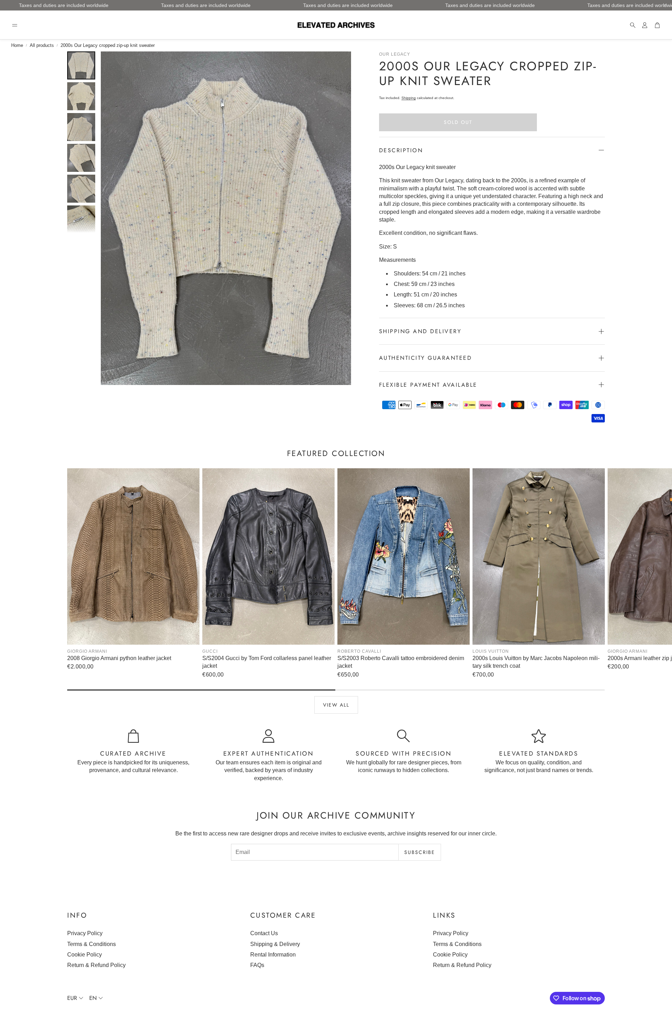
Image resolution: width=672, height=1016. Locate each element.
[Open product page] (133, 556)
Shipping (408, 98)
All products (42, 45)
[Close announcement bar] (665, 5)
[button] (14, 25)
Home (17, 45)
